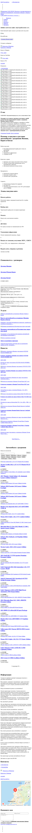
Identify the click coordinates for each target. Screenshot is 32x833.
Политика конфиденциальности (9, 824)
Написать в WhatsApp (7, 46)
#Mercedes (13, 457)
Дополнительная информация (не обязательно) (12, 297)
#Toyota (8, 457)
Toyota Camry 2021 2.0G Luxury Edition (13, 547)
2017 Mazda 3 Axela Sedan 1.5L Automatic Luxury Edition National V (14, 476)
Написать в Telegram (6, 47)
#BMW (23, 457)
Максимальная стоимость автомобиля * (11, 291)
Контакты (6, 24)
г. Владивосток (15, 2)
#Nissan (19, 455)
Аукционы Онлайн (5, 133)
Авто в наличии (15, 133)
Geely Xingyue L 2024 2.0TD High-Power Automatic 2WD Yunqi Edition (13, 590)
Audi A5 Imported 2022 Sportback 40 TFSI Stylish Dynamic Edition (14, 579)
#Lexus (19, 457)
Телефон (3, 304)
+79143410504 (4, 68)
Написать (8, 18)
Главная (6, 19)
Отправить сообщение (6, 822)
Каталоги (6, 22)
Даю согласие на (15, 306)
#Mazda (8, 455)
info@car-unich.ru (5, 2)
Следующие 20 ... (16, 666)
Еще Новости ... (16, 439)
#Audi (14, 458)
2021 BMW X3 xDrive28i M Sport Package (14, 610)
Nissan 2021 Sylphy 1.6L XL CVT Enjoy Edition (16, 639)
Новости (6, 23)
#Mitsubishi (13, 455)
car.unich (3, 63)
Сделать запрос (4, 470)
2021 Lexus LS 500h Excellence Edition (13, 658)
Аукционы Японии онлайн (7, 39)
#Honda (3, 455)
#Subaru (24, 455)
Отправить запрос (5, 307)
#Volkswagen (4, 458)
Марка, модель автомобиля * (8, 287)
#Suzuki (3, 457)
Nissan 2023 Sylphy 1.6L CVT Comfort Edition (15, 517)
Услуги (5, 20)
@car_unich (3, 52)
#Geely (10, 458)
